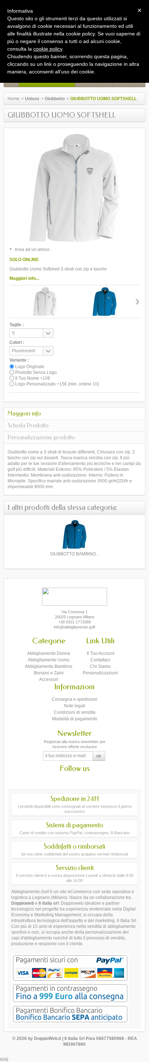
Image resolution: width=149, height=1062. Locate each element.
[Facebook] (68, 779)
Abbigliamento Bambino (48, 666)
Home (14, 98)
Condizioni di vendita (74, 712)
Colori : (16, 342)
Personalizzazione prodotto (41, 437)
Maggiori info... (24, 278)
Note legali (74, 705)
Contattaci (100, 659)
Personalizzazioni (100, 672)
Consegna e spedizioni (74, 699)
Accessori (48, 679)
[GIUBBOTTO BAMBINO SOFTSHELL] (74, 534)
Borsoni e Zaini (49, 672)
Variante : (19, 360)
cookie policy (47, 49)
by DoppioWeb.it (44, 1038)
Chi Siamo (100, 666)
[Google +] (81, 779)
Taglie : (16, 324)
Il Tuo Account (100, 653)
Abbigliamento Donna (48, 653)
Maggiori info (24, 413)
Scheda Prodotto (28, 425)
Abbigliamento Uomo (48, 659)
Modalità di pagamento (74, 718)
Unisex (32, 98)
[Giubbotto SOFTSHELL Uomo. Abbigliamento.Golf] (44, 301)
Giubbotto (55, 98)
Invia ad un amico (32, 249)
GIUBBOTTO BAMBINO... (74, 553)
